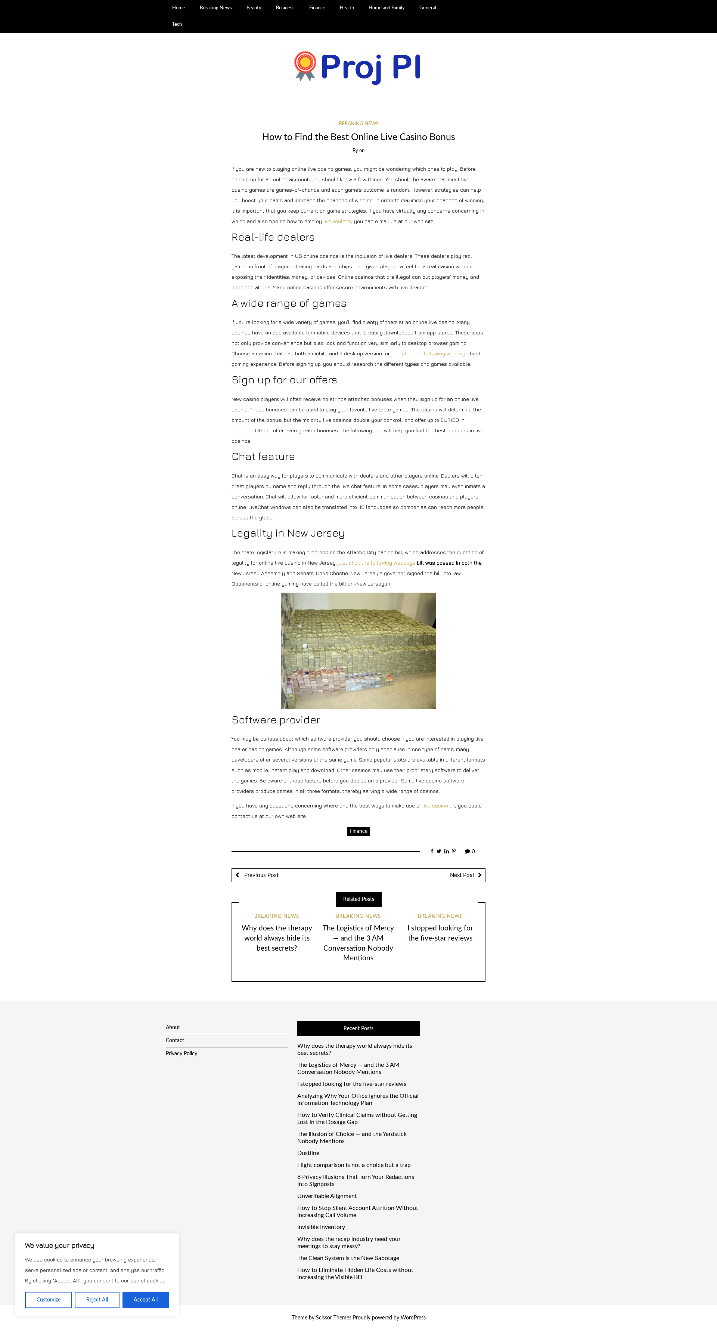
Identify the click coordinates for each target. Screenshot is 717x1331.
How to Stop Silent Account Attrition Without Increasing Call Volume (357, 1211)
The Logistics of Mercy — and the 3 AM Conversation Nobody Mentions (348, 1068)
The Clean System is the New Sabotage (348, 1258)
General (427, 7)
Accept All (146, 1300)
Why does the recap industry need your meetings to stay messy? (349, 1242)
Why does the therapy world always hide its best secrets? (277, 938)
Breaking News (216, 7)
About (173, 1027)
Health (347, 7)
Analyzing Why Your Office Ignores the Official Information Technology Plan (358, 1099)
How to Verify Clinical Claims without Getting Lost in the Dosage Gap (357, 1118)
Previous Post (261, 875)
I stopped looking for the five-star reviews (351, 1084)
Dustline (308, 1153)
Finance (317, 7)
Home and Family (387, 7)
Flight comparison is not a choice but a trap (354, 1165)
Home (178, 7)
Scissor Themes (333, 1318)
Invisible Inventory (321, 1227)
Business (285, 7)
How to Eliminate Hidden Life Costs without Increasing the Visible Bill (355, 1273)
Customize (48, 1300)
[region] (97, 1274)
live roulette (337, 221)
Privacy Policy (181, 1053)
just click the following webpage (429, 353)
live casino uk (438, 805)
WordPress (413, 1318)
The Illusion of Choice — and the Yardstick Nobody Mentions (352, 1137)
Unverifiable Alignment (327, 1196)
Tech (177, 24)
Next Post (462, 875)
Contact (175, 1040)
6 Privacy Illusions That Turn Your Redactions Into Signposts (355, 1180)
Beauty (253, 7)
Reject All (97, 1300)
